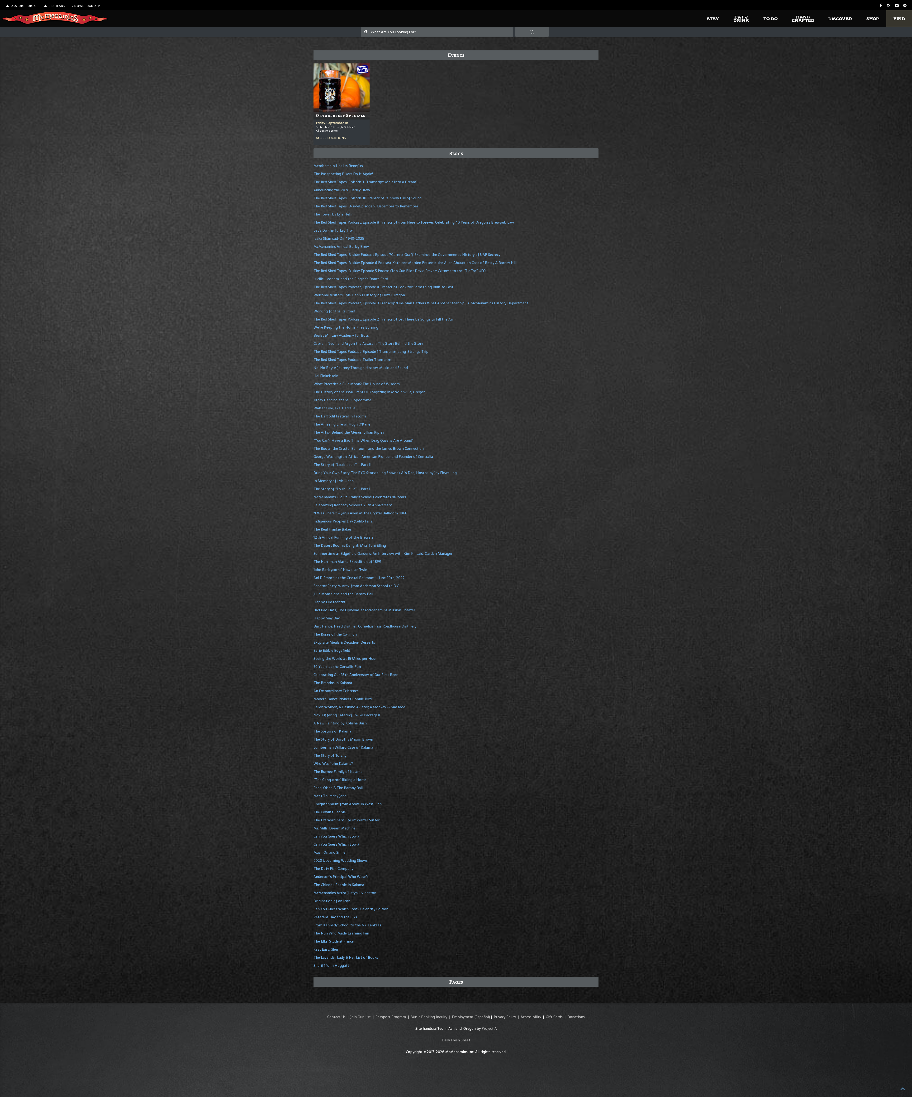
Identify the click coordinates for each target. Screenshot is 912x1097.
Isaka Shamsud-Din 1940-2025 (339, 238)
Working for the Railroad (334, 311)
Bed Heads (56, 6)
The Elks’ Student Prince (334, 941)
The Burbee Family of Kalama (338, 772)
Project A (489, 1028)
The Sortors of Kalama (332, 731)
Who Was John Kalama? (333, 763)
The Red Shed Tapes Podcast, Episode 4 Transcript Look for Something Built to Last (383, 287)
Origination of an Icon (332, 901)
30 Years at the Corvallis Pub (337, 667)
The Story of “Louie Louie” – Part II (342, 465)
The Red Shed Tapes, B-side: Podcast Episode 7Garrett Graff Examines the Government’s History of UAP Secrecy (407, 255)
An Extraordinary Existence (336, 691)
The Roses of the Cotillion (335, 634)
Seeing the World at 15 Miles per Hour (345, 658)
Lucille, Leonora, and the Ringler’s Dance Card (351, 279)
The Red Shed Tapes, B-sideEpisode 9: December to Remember (366, 206)
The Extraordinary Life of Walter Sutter (347, 820)
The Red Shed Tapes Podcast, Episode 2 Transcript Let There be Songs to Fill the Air (383, 319)
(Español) (482, 1017)
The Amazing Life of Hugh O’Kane (342, 424)
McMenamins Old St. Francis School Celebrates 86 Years (360, 497)
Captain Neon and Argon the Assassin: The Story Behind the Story (368, 343)
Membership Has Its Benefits (338, 166)
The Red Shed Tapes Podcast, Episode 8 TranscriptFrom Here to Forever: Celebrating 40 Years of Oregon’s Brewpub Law (414, 222)
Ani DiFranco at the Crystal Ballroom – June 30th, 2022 (359, 578)
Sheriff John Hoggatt (331, 965)
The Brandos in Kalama (333, 683)
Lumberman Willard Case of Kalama (343, 747)
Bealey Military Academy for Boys (341, 335)
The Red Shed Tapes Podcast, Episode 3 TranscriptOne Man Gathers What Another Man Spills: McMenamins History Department (421, 303)
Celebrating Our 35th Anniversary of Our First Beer (356, 675)
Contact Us (336, 1017)
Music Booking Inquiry (429, 1017)
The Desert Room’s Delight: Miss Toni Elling (350, 545)
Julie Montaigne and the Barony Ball (343, 594)
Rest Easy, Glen (326, 949)
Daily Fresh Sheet (456, 1040)
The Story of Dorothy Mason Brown (343, 739)
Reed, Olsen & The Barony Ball (338, 788)
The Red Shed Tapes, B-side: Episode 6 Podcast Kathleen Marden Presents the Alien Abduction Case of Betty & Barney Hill (415, 263)
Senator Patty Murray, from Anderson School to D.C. (357, 586)
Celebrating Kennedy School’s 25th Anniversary (353, 505)
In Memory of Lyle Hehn (334, 481)
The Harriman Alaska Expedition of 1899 (347, 562)
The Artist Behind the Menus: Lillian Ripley (349, 432)
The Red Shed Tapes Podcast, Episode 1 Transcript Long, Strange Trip (371, 351)
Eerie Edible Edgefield (332, 650)
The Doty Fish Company (333, 869)
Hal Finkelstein (326, 376)
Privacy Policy (505, 1017)
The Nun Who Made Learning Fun (341, 933)
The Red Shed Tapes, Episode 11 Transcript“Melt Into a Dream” (366, 182)
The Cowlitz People (330, 812)
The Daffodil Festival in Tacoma (340, 416)
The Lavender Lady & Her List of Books (346, 957)
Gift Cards (554, 1017)
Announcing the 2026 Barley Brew (342, 190)
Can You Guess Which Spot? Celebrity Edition (351, 909)
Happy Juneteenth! (329, 602)
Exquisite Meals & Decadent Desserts (344, 642)
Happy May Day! (327, 618)
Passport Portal (23, 6)
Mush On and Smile (329, 852)
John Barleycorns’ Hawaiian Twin (340, 570)
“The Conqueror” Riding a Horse (340, 780)
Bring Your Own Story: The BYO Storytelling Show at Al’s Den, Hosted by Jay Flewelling (385, 473)
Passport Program (390, 1017)
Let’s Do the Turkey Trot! (334, 230)
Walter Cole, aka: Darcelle (334, 408)
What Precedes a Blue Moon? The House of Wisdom (357, 384)
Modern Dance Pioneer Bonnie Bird (343, 699)
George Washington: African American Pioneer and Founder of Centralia (373, 457)
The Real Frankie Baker (332, 529)
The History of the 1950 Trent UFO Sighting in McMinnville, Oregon (369, 392)
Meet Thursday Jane (330, 796)
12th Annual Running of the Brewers (344, 537)
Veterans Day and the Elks (335, 917)
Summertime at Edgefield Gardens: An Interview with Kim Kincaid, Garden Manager (383, 553)
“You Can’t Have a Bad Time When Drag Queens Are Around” (363, 440)
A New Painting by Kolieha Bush (340, 723)
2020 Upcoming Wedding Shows (341, 860)
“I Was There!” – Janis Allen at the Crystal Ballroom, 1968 (360, 513)
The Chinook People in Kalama (339, 885)
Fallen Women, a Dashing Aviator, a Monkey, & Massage (359, 707)
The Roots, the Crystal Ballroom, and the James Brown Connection (369, 448)
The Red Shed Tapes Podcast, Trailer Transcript (353, 360)
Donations (576, 1017)
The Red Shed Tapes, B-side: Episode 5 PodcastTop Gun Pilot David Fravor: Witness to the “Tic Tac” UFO (400, 271)
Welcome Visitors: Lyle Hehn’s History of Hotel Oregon (359, 295)
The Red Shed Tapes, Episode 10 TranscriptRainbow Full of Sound (368, 198)
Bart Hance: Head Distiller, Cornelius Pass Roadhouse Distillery (365, 626)
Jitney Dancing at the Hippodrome (342, 400)
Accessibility (531, 1017)
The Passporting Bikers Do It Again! (343, 174)
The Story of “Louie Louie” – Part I (342, 489)
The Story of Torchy (330, 755)
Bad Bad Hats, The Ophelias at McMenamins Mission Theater (364, 610)
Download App (86, 6)
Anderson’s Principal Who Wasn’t (341, 877)
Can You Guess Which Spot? (336, 836)
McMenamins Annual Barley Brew (341, 246)
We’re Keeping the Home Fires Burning (346, 327)
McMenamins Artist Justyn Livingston (345, 893)
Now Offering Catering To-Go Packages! (347, 715)
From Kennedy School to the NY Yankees (347, 925)
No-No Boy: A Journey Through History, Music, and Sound (361, 368)
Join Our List (360, 1017)
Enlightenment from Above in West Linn (348, 804)
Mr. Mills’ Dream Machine (334, 828)
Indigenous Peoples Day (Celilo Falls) (343, 521)
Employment (463, 1017)
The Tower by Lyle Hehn (333, 214)
